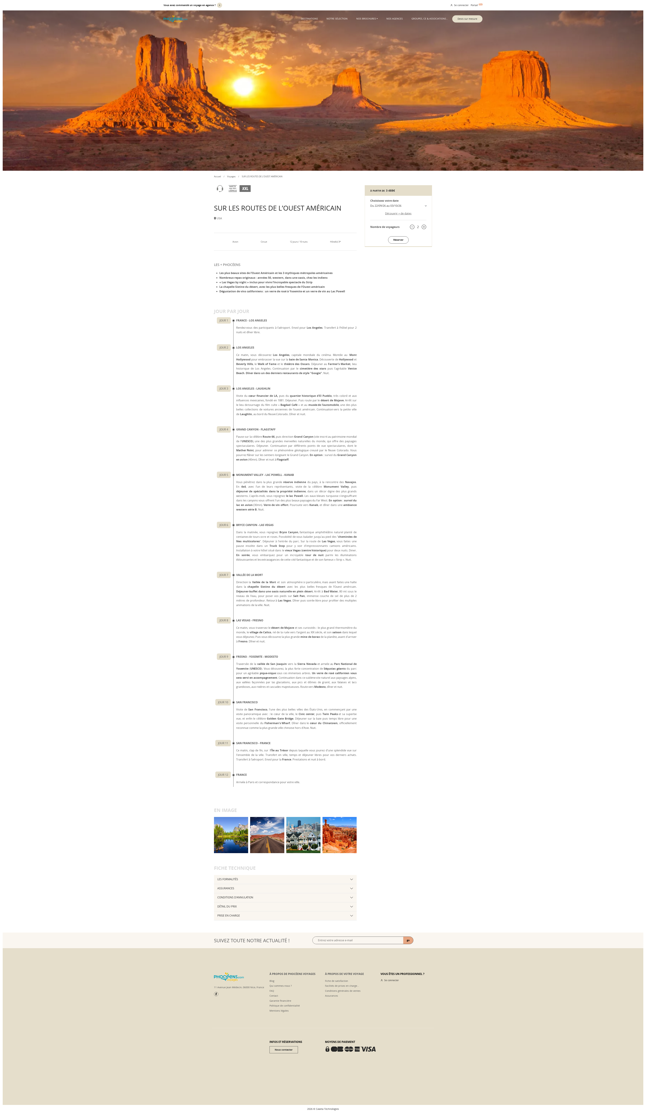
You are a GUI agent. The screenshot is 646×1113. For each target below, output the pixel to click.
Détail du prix (227, 906)
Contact (274, 995)
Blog (272, 980)
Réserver (398, 239)
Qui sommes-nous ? (281, 985)
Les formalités (227, 879)
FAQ (272, 990)
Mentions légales (279, 1010)
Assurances (225, 888)
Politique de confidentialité (285, 1005)
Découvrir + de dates (398, 213)
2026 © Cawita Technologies (323, 1108)
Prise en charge (228, 915)
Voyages (231, 176)
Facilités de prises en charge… (342, 985)
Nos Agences (394, 18)
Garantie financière (280, 1000)
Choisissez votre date (384, 201)
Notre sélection (337, 18)
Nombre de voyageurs (385, 227)
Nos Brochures (366, 18)
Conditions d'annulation (235, 897)
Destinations (309, 18)
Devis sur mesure (467, 18)
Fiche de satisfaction (336, 980)
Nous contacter (284, 1049)
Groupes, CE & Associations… (429, 18)
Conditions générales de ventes (343, 990)
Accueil (217, 176)
